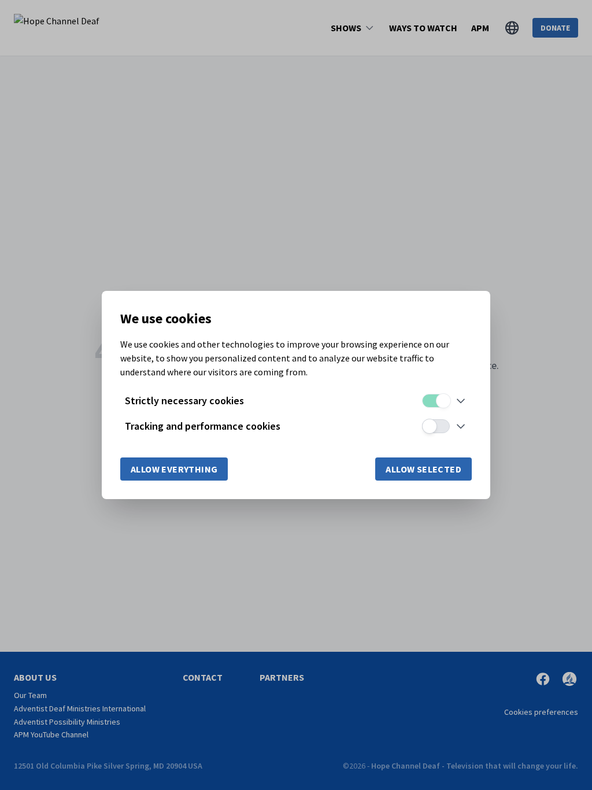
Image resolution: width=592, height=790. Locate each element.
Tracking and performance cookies (202, 426)
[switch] (436, 401)
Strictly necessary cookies (184, 400)
